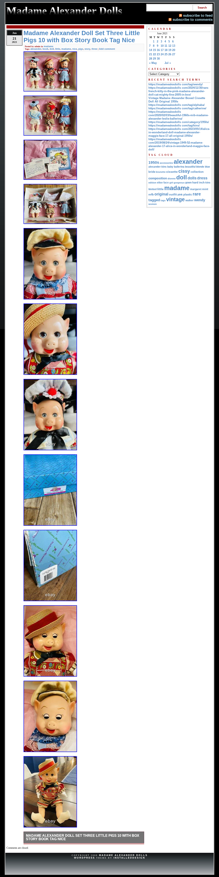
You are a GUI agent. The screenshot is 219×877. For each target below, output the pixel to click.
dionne (172, 178)
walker (189, 200)
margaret (195, 189)
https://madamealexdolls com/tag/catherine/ (177, 108)
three (94, 49)
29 (154, 58)
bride (151, 171)
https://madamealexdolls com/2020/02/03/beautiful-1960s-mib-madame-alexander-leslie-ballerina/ (178, 115)
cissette (172, 171)
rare (197, 194)
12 (169, 45)
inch (202, 182)
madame (48, 46)
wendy (199, 200)
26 (169, 54)
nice (74, 49)
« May (153, 63)
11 (165, 45)
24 (162, 54)
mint (205, 189)
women (152, 204)
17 (162, 50)
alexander (35, 49)
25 (165, 54)
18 (165, 50)
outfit (173, 194)
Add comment (107, 49)
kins (207, 182)
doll (52, 49)
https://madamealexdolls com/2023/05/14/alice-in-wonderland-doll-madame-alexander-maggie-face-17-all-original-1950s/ (179, 132)
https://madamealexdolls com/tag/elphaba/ (176, 105)
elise (160, 182)
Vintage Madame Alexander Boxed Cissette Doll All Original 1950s (176, 99)
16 (158, 50)
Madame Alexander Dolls (123, 855)
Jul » (167, 63)
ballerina (179, 166)
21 (150, 54)
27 (173, 54)
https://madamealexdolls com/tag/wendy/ (175, 84)
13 (173, 45)
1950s (153, 162)
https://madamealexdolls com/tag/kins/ (174, 125)
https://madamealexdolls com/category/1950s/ (178, 122)
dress (202, 178)
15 (154, 50)
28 (150, 58)
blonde (200, 166)
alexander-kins (157, 166)
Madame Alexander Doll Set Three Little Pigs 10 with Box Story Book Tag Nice (82, 837)
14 (150, 50)
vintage (175, 199)
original (161, 194)
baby (170, 166)
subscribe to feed (198, 15)
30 (158, 58)
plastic (187, 194)
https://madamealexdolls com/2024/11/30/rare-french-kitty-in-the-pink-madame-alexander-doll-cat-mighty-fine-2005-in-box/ (178, 91)
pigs (80, 49)
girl (171, 182)
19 (169, 50)
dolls (192, 178)
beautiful (190, 166)
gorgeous (179, 182)
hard (195, 182)
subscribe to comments (193, 19)
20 (173, 50)
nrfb (151, 194)
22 (154, 54)
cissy (184, 171)
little (57, 49)
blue (207, 166)
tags (163, 200)
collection (197, 171)
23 (158, 54)
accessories (166, 163)
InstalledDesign (129, 857)
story (87, 49)
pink (180, 194)
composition (157, 178)
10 (162, 45)
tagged (154, 200)
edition (152, 182)
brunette (161, 172)
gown (188, 182)
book (45, 49)
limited (152, 189)
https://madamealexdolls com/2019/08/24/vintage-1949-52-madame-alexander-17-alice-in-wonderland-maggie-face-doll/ (179, 144)
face (166, 182)
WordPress (84, 857)
